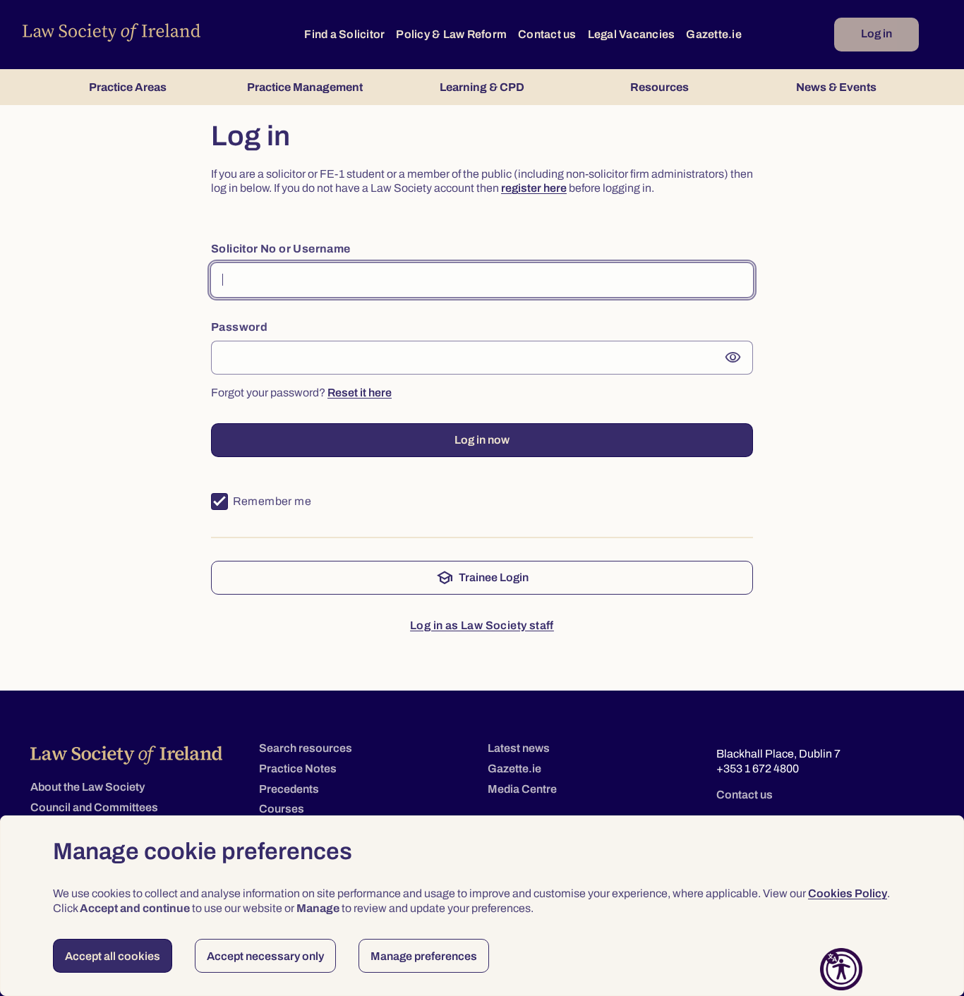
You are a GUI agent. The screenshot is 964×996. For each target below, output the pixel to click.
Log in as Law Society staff (482, 625)
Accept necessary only (265, 956)
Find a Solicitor (344, 34)
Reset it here (359, 393)
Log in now (482, 440)
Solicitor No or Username (281, 249)
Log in (876, 34)
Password (239, 327)
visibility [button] (733, 357)
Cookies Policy (847, 893)
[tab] (127, 87)
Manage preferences (423, 956)
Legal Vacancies (631, 34)
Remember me (272, 501)
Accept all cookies (112, 956)
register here (534, 188)
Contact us (547, 34)
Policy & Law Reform (451, 34)
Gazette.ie (714, 34)
